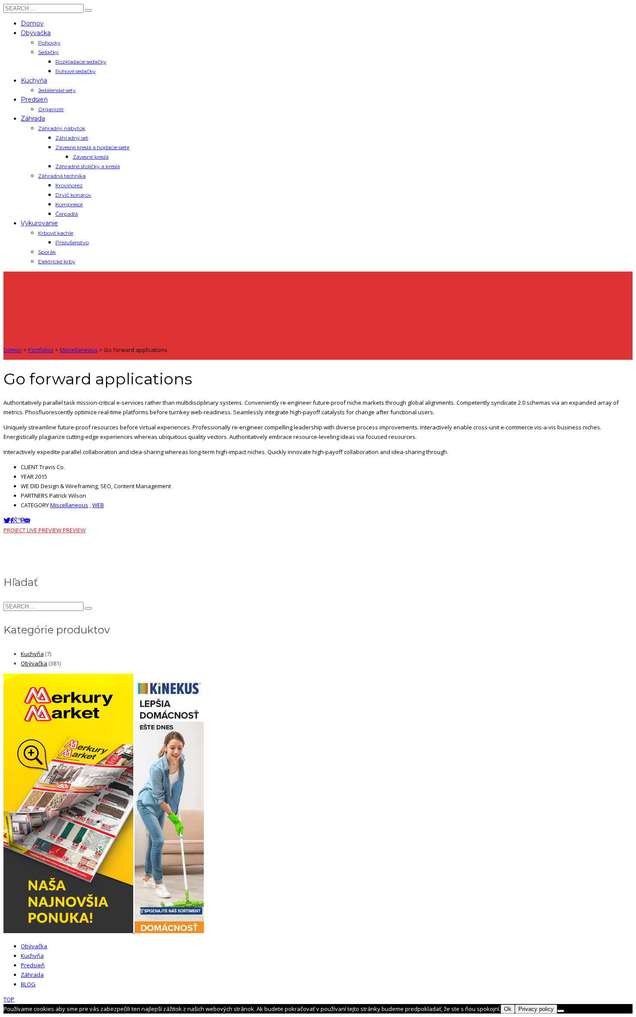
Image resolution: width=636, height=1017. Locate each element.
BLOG (28, 984)
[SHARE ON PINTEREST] (22, 520)
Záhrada (32, 975)
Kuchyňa (32, 654)
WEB (98, 505)
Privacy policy (536, 1009)
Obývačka (34, 663)
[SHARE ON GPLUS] (16, 520)
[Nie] (560, 1011)
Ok (507, 1009)
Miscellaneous (69, 505)
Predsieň (33, 965)
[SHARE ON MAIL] (27, 520)
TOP (8, 999)
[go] (88, 10)
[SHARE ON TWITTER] (6, 520)
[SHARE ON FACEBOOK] (11, 520)
